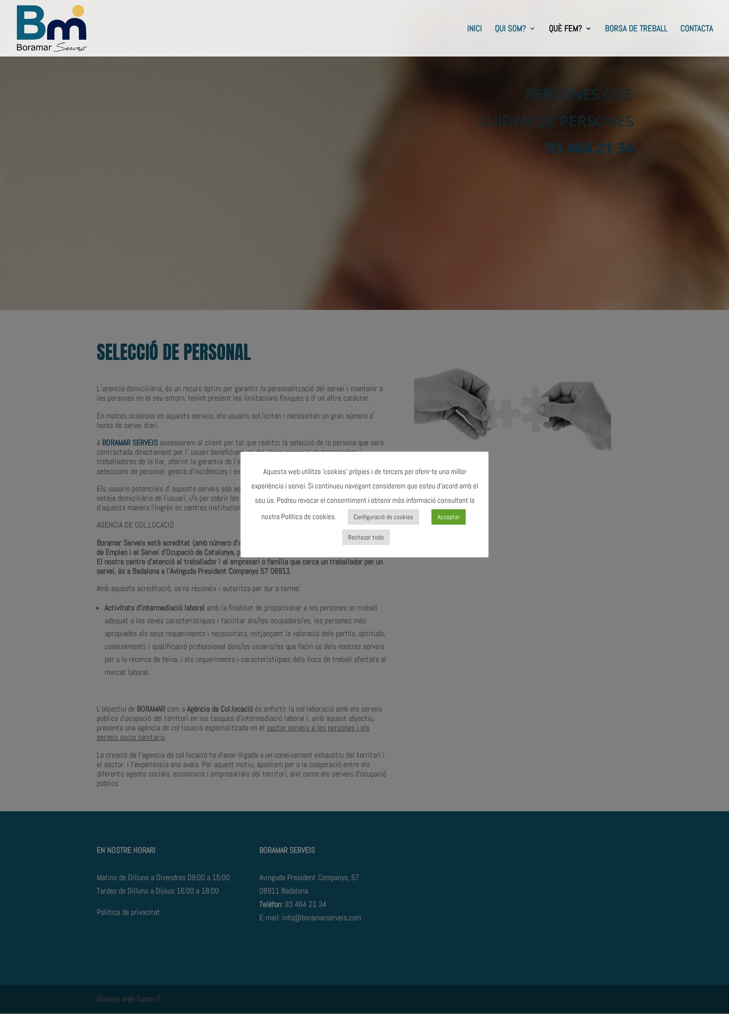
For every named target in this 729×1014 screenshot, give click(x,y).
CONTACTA (696, 29)
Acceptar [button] (448, 517)
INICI (474, 29)
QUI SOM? (510, 29)
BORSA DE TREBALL (636, 29)
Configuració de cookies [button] (383, 517)
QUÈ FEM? (565, 29)
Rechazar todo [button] (366, 537)
